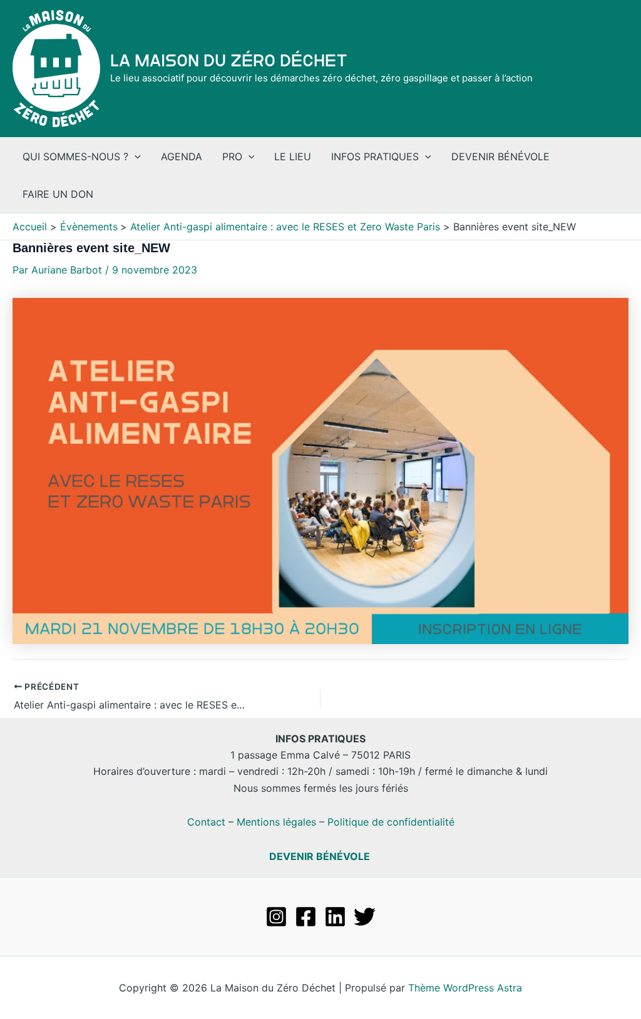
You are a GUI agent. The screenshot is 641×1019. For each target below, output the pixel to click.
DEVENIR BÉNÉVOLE (319, 856)
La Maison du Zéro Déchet (228, 61)
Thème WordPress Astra (465, 987)
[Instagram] (276, 917)
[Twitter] (365, 917)
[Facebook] (306, 917)
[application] (134, 156)
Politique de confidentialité (390, 822)
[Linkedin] (335, 917)
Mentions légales (276, 822)
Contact (206, 822)
